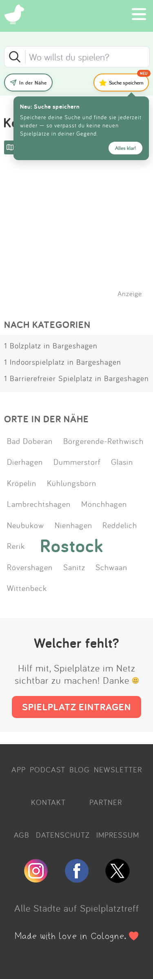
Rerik (16, 545)
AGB (21, 835)
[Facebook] (76, 879)
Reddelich (119, 525)
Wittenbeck (27, 587)
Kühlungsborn (71, 482)
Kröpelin (21, 482)
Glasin (122, 461)
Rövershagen (30, 567)
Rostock (71, 545)
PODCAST (47, 769)
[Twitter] (117, 879)
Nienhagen (73, 525)
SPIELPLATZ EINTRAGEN (76, 706)
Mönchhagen (104, 503)
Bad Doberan (30, 440)
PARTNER (105, 802)
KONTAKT (48, 802)
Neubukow (25, 525)
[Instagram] (36, 879)
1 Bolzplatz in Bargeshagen (51, 345)
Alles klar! (125, 148)
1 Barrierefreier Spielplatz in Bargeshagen (76, 378)
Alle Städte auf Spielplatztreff (76, 908)
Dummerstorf (77, 461)
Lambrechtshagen (39, 503)
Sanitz (74, 567)
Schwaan (111, 567)
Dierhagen (25, 461)
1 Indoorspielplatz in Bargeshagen (62, 362)
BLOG (79, 769)
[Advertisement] (81, 236)
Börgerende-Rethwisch (103, 440)
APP (18, 769)
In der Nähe (33, 82)
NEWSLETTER (118, 769)
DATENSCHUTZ (63, 835)
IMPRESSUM (117, 835)
